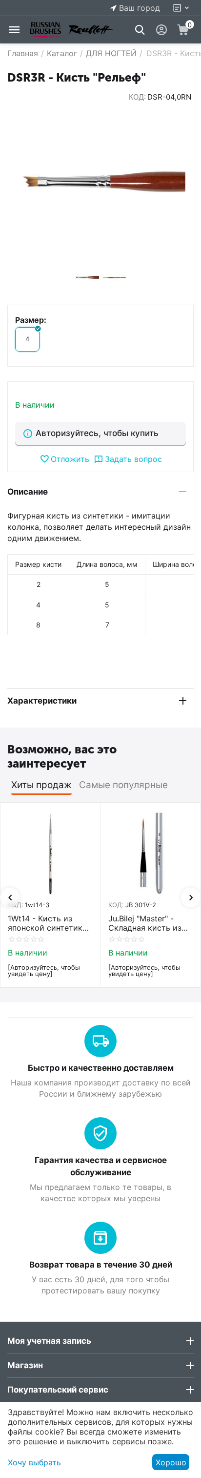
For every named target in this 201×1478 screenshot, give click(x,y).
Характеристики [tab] (42, 701)
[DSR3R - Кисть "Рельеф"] (100, 182)
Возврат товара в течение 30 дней (100, 1265)
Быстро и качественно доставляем (101, 1068)
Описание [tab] (27, 492)
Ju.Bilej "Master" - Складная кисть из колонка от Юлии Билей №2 (149, 923)
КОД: (137, 97)
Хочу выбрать (34, 1462)
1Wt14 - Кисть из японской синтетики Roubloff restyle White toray (49, 923)
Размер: (30, 320)
